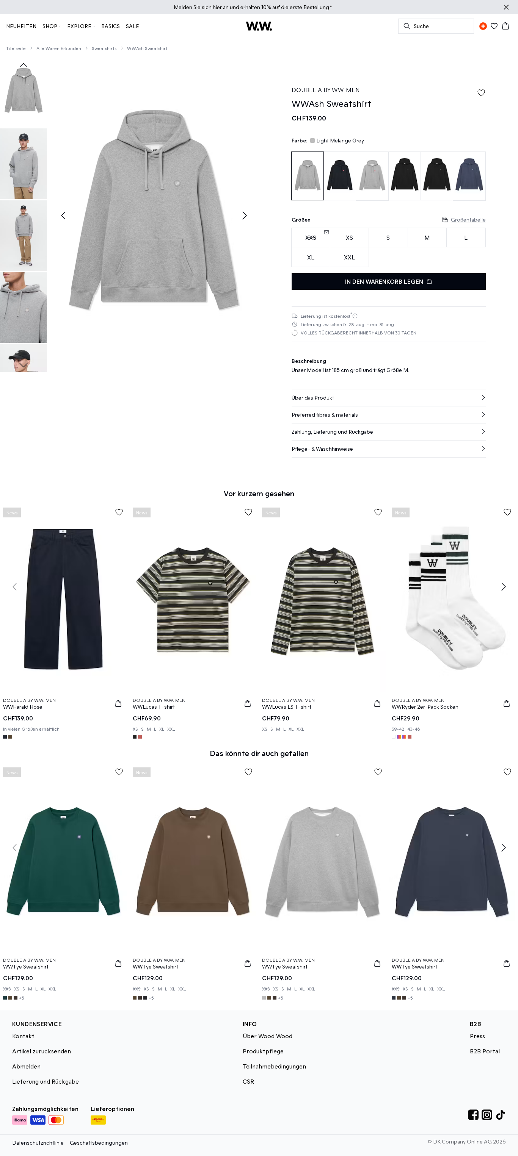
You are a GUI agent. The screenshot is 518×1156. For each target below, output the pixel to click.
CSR (248, 1081)
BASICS (110, 26)
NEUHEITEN (21, 26)
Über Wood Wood (267, 1035)
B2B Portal (485, 1050)
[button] (389, 397)
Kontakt (23, 1035)
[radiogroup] (389, 247)
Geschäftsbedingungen (99, 1142)
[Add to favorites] (481, 92)
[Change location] (483, 26)
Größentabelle (468, 219)
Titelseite (16, 48)
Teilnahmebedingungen (274, 1066)
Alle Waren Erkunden (58, 48)
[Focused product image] (154, 215)
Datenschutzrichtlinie (38, 1142)
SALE (132, 26)
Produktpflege (263, 1050)
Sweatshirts (104, 48)
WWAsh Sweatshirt (147, 48)
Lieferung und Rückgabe (45, 1081)
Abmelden (26, 1066)
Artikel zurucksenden (41, 1050)
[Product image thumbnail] (23, 91)
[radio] (349, 237)
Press (477, 1035)
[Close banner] (506, 7)
